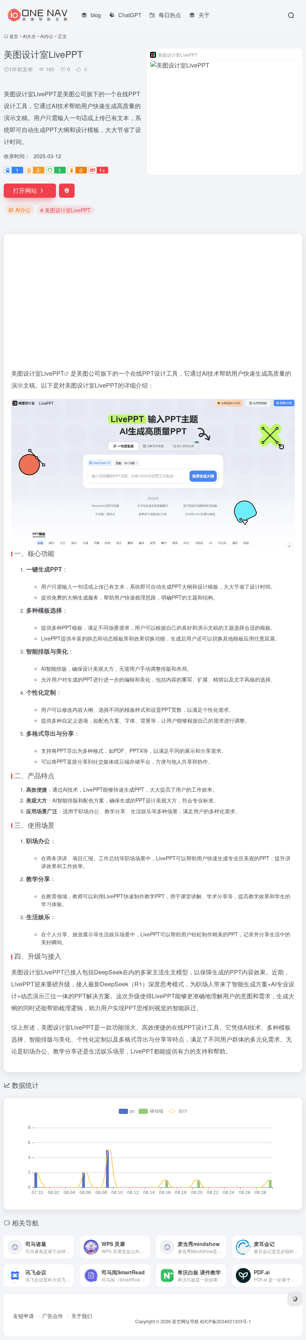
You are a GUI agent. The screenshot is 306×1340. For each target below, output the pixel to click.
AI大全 (29, 36)
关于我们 (81, 1315)
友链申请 (23, 1315)
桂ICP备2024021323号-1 (225, 1321)
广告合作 (52, 1315)
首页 (13, 36)
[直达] (70, 1247)
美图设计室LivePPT (37, 373)
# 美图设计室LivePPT (65, 210)
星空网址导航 (185, 1321)
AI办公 (46, 36)
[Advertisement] (153, 290)
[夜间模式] (294, 1299)
